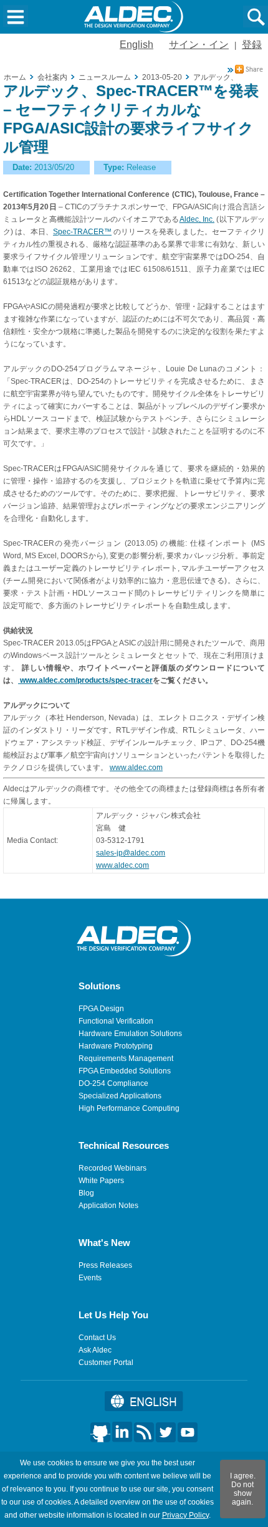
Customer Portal (106, 1362)
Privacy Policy (185, 1515)
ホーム (15, 77)
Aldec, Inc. (196, 219)
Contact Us (97, 1337)
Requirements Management (126, 1058)
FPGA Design (101, 1008)
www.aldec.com (136, 767)
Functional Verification (116, 1021)
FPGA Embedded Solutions (125, 1071)
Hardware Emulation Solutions (130, 1033)
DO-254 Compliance (113, 1083)
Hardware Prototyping (116, 1046)
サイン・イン (199, 44)
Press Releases (105, 1265)
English (136, 44)
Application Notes (108, 1205)
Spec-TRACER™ (82, 231)
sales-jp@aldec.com (130, 853)
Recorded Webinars (112, 1168)
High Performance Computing (129, 1108)
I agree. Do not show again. (243, 1489)
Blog (86, 1193)
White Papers (101, 1180)
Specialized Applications (120, 1096)
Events (90, 1277)
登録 (252, 44)
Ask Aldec (95, 1350)
